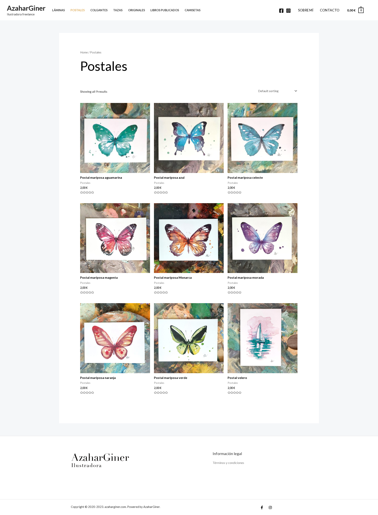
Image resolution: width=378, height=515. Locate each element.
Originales (136, 10)
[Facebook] (281, 10)
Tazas (117, 10)
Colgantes (98, 10)
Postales (77, 10)
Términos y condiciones (228, 463)
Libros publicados (164, 10)
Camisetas (192, 10)
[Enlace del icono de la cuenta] (369, 10)
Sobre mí (305, 10)
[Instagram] (288, 10)
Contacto (329, 10)
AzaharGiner (26, 8)
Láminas (58, 10)
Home (84, 52)
